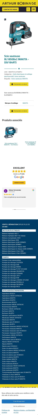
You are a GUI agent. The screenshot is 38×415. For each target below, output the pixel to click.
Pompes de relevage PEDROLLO (13, 282)
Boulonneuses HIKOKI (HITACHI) (13, 304)
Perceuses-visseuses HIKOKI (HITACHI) (15, 326)
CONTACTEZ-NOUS (10, 9)
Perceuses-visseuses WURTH (12, 333)
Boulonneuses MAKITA (9, 307)
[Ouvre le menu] (33, 9)
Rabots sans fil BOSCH (9, 346)
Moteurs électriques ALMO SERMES (14, 242)
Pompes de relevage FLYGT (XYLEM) (14, 269)
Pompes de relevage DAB (10, 265)
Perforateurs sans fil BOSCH (11, 339)
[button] (5, 19)
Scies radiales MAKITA (9, 359)
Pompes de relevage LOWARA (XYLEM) (15, 280)
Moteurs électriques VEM (10, 240)
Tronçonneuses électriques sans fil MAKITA (16, 372)
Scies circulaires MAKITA (10, 353)
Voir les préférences (19, 406)
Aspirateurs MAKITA (8, 298)
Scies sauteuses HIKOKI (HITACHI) (13, 366)
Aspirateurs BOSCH (8, 293)
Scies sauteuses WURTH (10, 370)
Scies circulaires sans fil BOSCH (12, 355)
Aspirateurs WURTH (8, 300)
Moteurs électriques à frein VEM (12, 251)
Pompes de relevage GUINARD (12, 273)
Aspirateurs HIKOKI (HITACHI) (12, 296)
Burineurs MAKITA (8, 311)
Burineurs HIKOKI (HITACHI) (11, 309)
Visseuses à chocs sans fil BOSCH (13, 377)
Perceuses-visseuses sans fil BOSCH (14, 331)
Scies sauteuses (19, 76)
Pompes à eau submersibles (11, 260)
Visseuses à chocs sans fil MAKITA (13, 379)
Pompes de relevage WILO (11, 286)
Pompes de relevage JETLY (11, 276)
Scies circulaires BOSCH (10, 348)
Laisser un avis (19, 183)
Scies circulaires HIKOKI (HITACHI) (13, 350)
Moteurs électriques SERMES (11, 244)
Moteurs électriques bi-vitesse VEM (14, 247)
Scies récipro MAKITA (9, 361)
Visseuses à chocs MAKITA (11, 374)
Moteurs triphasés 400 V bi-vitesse (13, 236)
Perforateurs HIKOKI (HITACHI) (12, 335)
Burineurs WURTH (8, 313)
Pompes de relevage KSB (10, 278)
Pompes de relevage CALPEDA (12, 262)
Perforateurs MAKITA (9, 337)
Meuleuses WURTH (8, 324)
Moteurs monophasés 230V (11, 238)
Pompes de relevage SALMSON (12, 284)
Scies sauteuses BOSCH (10, 363)
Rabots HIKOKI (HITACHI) (10, 342)
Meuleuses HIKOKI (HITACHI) (11, 318)
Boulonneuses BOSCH (9, 302)
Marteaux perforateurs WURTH (12, 315)
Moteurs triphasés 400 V (10, 233)
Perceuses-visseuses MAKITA (12, 329)
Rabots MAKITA (7, 344)
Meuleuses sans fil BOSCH (11, 322)
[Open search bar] (28, 9)
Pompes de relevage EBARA (11, 267)
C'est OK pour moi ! (19, 401)
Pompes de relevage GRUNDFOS (13, 271)
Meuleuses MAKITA (8, 320)
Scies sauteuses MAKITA (19, 79)
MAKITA (25, 103)
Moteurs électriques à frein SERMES (14, 253)
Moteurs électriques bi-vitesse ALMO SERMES (17, 249)
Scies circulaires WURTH (10, 357)
